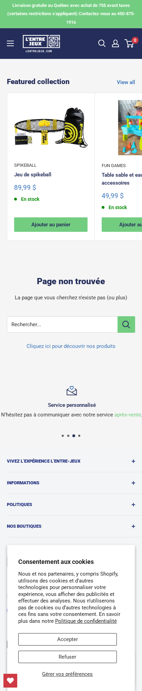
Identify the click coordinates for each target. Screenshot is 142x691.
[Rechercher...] (126, 324)
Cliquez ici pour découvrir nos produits (71, 346)
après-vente (127, 415)
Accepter (67, 639)
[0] (129, 43)
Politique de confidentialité (86, 621)
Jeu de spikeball (32, 175)
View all (126, 82)
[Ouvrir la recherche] (102, 43)
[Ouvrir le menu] (10, 43)
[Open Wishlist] (10, 681)
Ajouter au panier (50, 224)
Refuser (67, 657)
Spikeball (25, 165)
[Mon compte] (115, 43)
